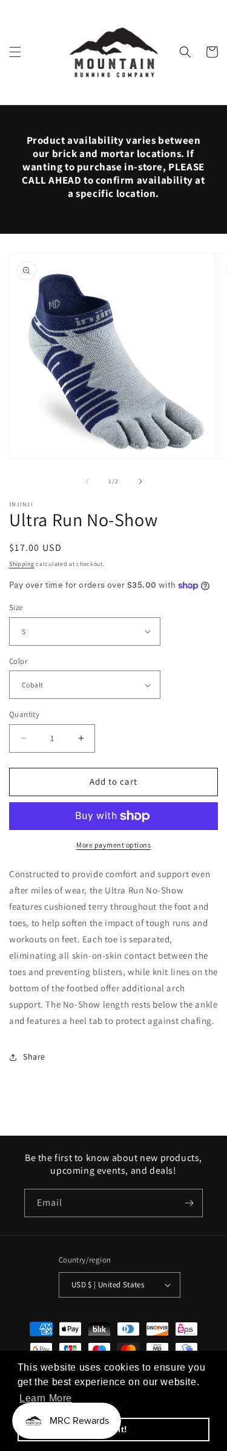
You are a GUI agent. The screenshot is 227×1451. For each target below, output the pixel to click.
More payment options (113, 844)
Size (16, 607)
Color (18, 661)
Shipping (22, 564)
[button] (15, 52)
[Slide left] (87, 481)
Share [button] (34, 1056)
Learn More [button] (45, 1398)
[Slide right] (140, 481)
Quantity (24, 714)
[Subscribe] (189, 1203)
